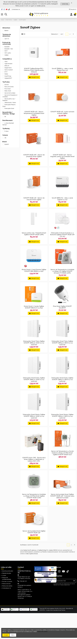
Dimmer (7, 84)
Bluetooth (7, 46)
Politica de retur (6, 583)
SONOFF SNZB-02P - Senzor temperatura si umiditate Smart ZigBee (34, 113)
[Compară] (34, 66)
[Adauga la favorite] (31, 66)
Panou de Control (9, 86)
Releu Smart (8, 91)
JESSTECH (42, 610)
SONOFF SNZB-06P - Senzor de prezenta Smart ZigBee (34, 155)
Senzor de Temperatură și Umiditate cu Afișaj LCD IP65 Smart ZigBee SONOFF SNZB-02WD (34, 496)
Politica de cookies (7, 586)
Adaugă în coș (35, 77)
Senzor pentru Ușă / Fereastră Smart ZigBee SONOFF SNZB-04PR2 (34, 233)
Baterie (6, 30)
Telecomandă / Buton (10, 102)
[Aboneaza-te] (74, 580)
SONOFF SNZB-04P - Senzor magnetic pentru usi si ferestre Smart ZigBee (62, 156)
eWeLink (7, 65)
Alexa (6, 61)
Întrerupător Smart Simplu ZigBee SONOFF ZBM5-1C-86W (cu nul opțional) (62, 416)
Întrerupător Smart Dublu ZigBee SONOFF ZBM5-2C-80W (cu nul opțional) (34, 379)
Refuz (13, 635)
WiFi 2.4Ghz (8, 53)
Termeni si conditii (7, 581)
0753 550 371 (23, 581)
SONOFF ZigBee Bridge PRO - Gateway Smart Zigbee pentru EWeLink (34, 70)
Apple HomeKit (8, 63)
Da (5, 116)
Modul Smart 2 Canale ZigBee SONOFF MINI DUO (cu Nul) (34, 307)
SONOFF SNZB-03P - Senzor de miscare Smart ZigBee (33, 198)
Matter (6, 74)
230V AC (7, 38)
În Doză (6, 131)
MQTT (6, 51)
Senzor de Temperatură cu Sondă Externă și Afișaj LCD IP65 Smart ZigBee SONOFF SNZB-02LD (62, 452)
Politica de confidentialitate (6, 578)
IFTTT (6, 72)
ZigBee (6, 55)
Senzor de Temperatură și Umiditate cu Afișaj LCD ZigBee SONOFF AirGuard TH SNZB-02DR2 (62, 271)
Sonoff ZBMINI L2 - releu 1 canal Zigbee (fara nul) (62, 69)
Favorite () (73, 9)
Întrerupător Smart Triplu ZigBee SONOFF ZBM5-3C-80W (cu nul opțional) (34, 342)
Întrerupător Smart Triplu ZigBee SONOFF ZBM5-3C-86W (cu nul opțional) (62, 342)
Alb (5, 137)
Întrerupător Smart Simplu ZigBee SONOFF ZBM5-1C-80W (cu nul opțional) (34, 416)
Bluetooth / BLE (9, 49)
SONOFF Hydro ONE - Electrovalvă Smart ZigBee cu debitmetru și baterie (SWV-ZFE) (33, 459)
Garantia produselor (7, 571)
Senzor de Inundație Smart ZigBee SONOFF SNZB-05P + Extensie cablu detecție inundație (62, 496)
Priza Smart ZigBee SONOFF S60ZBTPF (62, 307)
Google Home (8, 67)
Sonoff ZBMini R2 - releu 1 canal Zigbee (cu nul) (62, 198)
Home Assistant (9, 70)
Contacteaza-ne (16, 9)
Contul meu (65, 4)
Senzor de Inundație (10, 93)
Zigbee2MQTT (8, 78)
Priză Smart (8, 88)
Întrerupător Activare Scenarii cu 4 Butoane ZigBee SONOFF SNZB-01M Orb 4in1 (62, 234)
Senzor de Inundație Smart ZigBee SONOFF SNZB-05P (34, 532)
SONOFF (7, 144)
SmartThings (8, 76)
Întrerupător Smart (9, 108)
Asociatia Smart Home (59, 610)
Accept (6, 635)
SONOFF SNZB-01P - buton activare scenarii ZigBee (62, 112)
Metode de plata (6, 573)
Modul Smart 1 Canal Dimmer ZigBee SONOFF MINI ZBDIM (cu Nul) (34, 270)
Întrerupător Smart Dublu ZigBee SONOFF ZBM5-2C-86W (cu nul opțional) (62, 379)
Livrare (4, 575)
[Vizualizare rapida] (36, 66)
